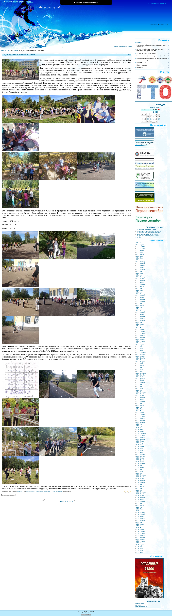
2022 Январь (140, 462)
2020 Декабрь (140, 439)
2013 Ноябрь (140, 297)
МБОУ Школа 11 (30, 491)
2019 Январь (140, 399)
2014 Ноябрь (140, 314)
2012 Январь (140, 267)
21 (150, 119)
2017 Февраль (140, 362)
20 (148, 119)
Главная (115, 46)
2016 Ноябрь (140, 356)
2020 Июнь (139, 429)
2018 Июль (139, 388)
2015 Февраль (140, 320)
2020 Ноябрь (140, 437)
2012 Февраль (140, 269)
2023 (9, 50)
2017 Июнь (139, 369)
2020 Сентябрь (141, 433)
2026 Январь (140, 539)
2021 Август (140, 452)
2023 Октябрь (140, 494)
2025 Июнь (139, 528)
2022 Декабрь (140, 480)
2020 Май (139, 428)
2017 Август (140, 371)
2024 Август (140, 511)
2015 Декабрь (140, 337)
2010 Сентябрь (141, 246)
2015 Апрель (140, 324)
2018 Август (140, 390)
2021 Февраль (140, 443)
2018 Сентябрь (141, 392)
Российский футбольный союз (146, 229)
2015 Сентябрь (141, 331)
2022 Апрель (140, 467)
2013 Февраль (140, 284)
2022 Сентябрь (141, 475)
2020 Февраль (140, 422)
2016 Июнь (139, 348)
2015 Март (139, 322)
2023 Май (139, 488)
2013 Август (140, 292)
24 (159, 119)
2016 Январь (140, 339)
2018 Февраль (140, 382)
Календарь (161, 105)
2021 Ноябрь (140, 458)
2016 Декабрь (140, 358)
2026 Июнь (139, 548)
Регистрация (123, 46)
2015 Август (140, 329)
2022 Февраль (140, 463)
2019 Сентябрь (141, 414)
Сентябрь (15, 50)
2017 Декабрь (140, 379)
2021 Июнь (139, 448)
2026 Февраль (140, 541)
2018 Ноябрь (140, 395)
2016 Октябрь (140, 354)
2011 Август (140, 260)
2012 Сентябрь (141, 277)
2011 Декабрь (140, 265)
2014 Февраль (140, 301)
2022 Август (140, 473)
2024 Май (139, 507)
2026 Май (139, 546)
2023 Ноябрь (140, 495)
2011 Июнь (139, 256)
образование (39, 491)
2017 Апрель (140, 365)
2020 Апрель (140, 426)
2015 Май (139, 326)
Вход (130, 46)
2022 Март (139, 465)
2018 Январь (140, 380)
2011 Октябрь (140, 263)
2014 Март (139, 303)
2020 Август (140, 431)
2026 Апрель (140, 545)
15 (153, 116)
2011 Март (139, 252)
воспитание (59, 491)
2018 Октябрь (140, 394)
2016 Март (139, 343)
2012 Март (139, 271)
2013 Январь (140, 282)
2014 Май (139, 307)
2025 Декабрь (140, 537)
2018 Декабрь (140, 397)
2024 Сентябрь (141, 512)
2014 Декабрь (140, 316)
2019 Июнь (139, 409)
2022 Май (139, 469)
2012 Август (140, 275)
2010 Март (139, 243)
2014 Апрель (140, 305)
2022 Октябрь (140, 477)
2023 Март (139, 484)
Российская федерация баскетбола (148, 232)
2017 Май (139, 367)
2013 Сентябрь (141, 294)
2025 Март (139, 522)
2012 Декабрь (140, 280)
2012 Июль (139, 273)
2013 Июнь (139, 290)
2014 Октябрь (140, 312)
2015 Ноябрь (140, 335)
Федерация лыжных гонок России (147, 234)
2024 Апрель (140, 505)
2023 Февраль (140, 482)
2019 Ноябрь (140, 418)
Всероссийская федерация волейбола (149, 231)
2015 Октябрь (140, 333)
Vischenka (19, 491)
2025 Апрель (140, 524)
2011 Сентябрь (141, 262)
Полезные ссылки (154, 227)
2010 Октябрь (140, 248)
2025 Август (140, 529)
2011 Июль (139, 258)
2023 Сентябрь (141, 492)
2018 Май (139, 386)
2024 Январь (140, 499)
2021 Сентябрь (141, 454)
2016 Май (139, 346)
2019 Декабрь (140, 420)
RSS (166, 25)
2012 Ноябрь (140, 279)
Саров (53, 491)
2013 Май (139, 288)
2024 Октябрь (140, 514)
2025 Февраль (140, 520)
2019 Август (140, 412)
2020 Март (139, 424)
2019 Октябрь (140, 416)
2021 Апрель (140, 446)
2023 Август (140, 490)
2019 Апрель (140, 405)
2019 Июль (139, 411)
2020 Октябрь (140, 435)
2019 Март (139, 403)
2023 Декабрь (140, 497)
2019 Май (139, 407)
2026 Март (139, 543)
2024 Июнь (139, 509)
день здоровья (47, 491)
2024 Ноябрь (140, 516)
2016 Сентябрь (141, 352)
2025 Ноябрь (140, 535)
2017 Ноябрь (140, 377)
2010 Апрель (140, 245)
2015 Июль (139, 328)
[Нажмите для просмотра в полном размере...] (20, 122)
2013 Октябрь (140, 295)
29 (153, 121)
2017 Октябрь (140, 375)
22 (153, 119)
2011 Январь (140, 250)
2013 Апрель (140, 286)
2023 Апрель (140, 486)
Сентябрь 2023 (154, 107)
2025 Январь (140, 518)
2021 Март (139, 445)
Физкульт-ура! (153, 601)
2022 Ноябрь (140, 479)
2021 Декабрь (140, 460)
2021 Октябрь (140, 456)
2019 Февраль (140, 401)
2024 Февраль (140, 501)
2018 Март (139, 384)
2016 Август (140, 350)
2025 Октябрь (140, 533)
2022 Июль (139, 471)
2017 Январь (140, 360)
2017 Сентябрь (141, 373)
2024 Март (139, 503)
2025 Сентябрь (141, 531)
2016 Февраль (140, 341)
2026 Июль (139, 550)
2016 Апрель (140, 345)
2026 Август (140, 552)
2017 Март (139, 363)
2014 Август (140, 309)
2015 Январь (140, 318)
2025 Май (139, 526)
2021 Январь (140, 441)
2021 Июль (139, 450)
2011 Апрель (140, 254)
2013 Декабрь (140, 299)
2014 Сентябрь (141, 311)
